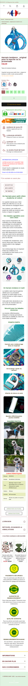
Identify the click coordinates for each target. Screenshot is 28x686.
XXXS (3, 92)
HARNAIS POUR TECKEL (14, 513)
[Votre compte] (24, 6)
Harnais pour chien (9, 19)
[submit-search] (20, 5)
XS (11, 92)
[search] (10, 6)
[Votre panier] (17, 6)
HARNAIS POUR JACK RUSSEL (14, 508)
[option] (14, 39)
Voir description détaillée (8, 75)
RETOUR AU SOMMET (14, 682)
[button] (3, 98)
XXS (7, 92)
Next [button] (26, 38)
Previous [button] (1, 38)
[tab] (9, 185)
